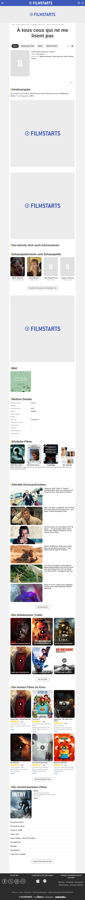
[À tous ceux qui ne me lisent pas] (20, 63)
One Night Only (15, 842)
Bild (14, 368)
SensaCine (69, 882)
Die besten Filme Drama (53, 467)
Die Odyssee (14, 762)
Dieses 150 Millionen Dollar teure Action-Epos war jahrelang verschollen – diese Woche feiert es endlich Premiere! (58, 548)
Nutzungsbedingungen (40, 892)
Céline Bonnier (57, 56)
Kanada (33, 403)
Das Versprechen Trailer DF (42, 643)
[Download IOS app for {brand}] (39, 881)
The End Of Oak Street (39, 762)
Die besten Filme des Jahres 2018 (34, 467)
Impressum (27, 892)
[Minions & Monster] (64, 747)
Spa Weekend (15, 850)
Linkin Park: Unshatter (18, 854)
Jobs (20, 892)
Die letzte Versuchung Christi (38, 465)
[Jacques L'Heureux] (67, 266)
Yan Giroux (40, 54)
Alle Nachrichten (42, 607)
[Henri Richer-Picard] (51, 266)
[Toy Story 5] (42, 704)
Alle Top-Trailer (42, 679)
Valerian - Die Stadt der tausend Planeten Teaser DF (43, 672)
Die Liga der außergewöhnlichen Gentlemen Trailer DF (64, 643)
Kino (17, 24)
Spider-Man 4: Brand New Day (20, 719)
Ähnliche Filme (22, 441)
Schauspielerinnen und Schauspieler (36, 254)
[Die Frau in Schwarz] (17, 454)
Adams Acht (14, 834)
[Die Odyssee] (20, 747)
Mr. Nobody (67, 465)
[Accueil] (40, 3)
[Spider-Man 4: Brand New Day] (20, 704)
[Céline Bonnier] (34, 266)
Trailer (12, 730)
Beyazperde (79, 882)
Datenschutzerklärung (55, 892)
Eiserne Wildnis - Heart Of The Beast (22, 838)
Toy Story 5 (36, 719)
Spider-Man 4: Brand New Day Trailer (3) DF (21, 672)
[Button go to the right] (72, 46)
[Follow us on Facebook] (5, 881)
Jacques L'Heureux (67, 278)
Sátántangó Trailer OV (64, 672)
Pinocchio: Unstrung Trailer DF (20, 643)
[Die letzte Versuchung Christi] (34, 454)
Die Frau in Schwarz (18, 465)
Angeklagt (51, 465)
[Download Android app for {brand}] (46, 881)
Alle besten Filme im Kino (42, 779)
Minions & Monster (60, 762)
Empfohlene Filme (25, 24)
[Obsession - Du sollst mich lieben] (64, 704)
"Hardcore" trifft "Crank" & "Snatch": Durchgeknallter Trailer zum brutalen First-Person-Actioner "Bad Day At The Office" (58, 490)
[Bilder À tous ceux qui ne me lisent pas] (20, 381)
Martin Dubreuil (45, 56)
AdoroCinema (64, 885)
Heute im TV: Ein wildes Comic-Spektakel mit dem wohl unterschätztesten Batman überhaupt (58, 586)
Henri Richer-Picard (51, 278)
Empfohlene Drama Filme (38, 24)
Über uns (15, 892)
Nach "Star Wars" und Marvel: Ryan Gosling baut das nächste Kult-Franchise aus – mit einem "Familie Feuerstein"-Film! (59, 509)
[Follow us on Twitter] (11, 881)
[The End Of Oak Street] (42, 747)
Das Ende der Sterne (17, 826)
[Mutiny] (21, 804)
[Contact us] (23, 881)
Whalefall (13, 846)
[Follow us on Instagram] (17, 881)
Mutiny (36, 791)
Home (13, 24)
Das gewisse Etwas (16, 822)
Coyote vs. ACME (16, 830)
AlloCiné (61, 882)
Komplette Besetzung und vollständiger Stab (43, 288)
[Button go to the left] (68, 46)
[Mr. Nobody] (67, 454)
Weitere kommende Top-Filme (42, 861)
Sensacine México (76, 885)
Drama (52, 52)
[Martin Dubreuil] (17, 266)
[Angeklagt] (51, 454)
